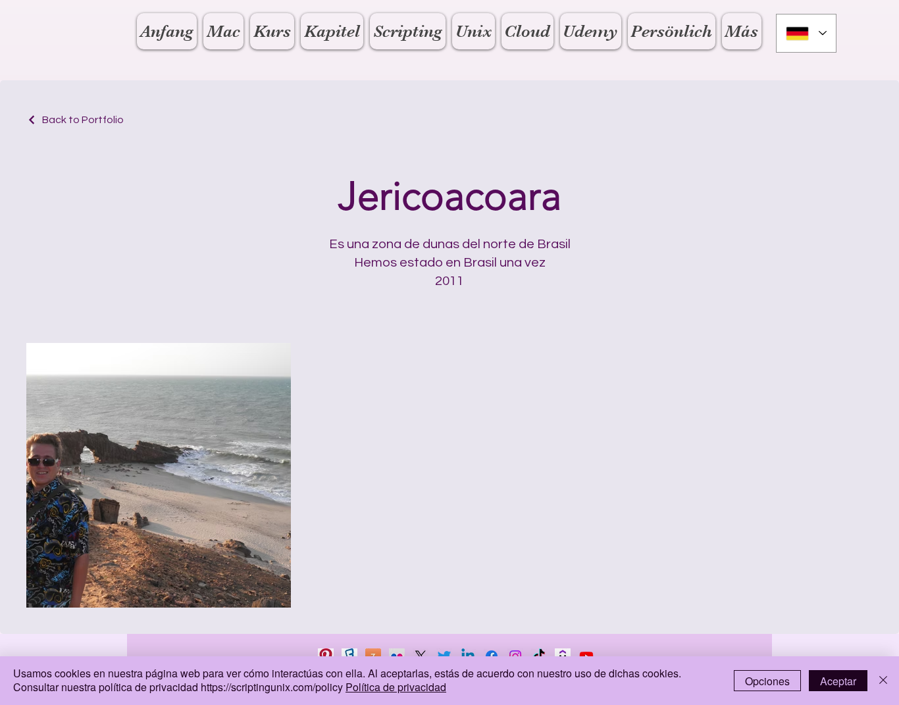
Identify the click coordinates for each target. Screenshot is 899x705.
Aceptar (838, 681)
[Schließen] (883, 680)
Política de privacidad (396, 686)
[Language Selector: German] (806, 33)
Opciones (767, 681)
